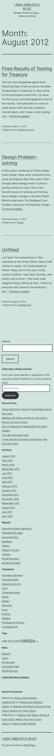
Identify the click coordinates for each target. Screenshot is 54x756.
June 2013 (7, 477)
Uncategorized (24, 305)
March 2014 (8, 464)
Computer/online (11, 592)
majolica (27, 640)
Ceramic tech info (25, 129)
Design (20, 222)
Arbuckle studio (10, 579)
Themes (6, 554)
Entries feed (8, 662)
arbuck (5, 706)
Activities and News (12, 575)
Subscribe (10, 395)
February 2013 (9, 486)
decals (5, 597)
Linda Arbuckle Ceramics (15, 677)
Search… (6, 341)
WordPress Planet (11, 563)
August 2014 (8, 456)
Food (4, 609)
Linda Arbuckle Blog (19, 739)
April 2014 (7, 460)
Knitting (6, 614)
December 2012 (10, 494)
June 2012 (7, 516)
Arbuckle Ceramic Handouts (17, 528)
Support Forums (10, 550)
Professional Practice (13, 622)
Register (6, 653)
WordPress (29, 745)
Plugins (5, 545)
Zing (36, 641)
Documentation (10, 537)
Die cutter (7, 605)
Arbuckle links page (12, 533)
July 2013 (7, 473)
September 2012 (10, 503)
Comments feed (10, 666)
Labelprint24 (8, 702)
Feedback (7, 541)
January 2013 (9, 490)
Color (5, 588)
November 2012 (10, 499)
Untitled (10, 250)
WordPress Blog (10, 558)
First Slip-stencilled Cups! (15, 435)
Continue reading (19, 116)
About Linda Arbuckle (25, 698)
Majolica (6, 618)
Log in (5, 658)
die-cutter (14, 640)
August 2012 (8, 507)
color (5, 640)
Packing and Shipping (30, 702)
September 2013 (10, 469)
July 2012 (7, 512)
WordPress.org (10, 671)
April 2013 (7, 481)
